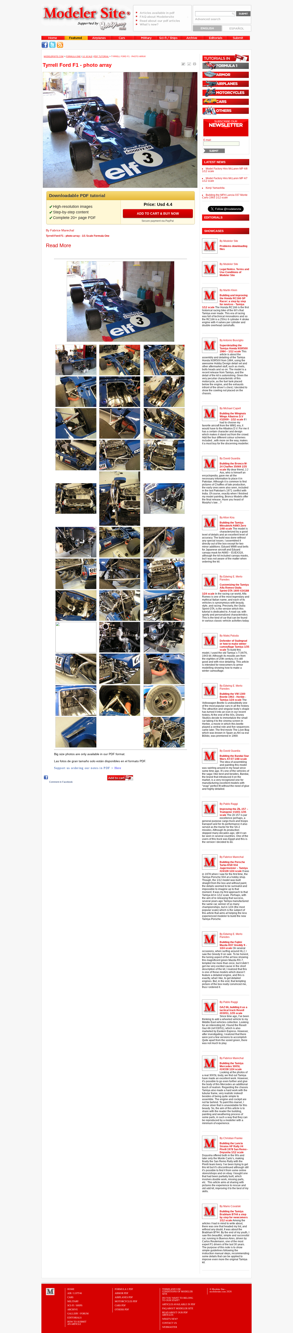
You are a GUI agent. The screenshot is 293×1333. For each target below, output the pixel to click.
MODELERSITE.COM (53, 56)
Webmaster (169, 1327)
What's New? (170, 1319)
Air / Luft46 (74, 1293)
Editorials (74, 1317)
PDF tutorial (101, 56)
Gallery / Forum (78, 1313)
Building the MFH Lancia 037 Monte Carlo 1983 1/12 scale (225, 196)
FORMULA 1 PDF (124, 1289)
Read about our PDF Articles (175, 1313)
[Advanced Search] (210, 20)
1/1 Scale (87, 56)
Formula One (73, 56)
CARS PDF (120, 1305)
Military (73, 1301)
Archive (72, 1309)
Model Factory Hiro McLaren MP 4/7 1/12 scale (225, 179)
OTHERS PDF (122, 1309)
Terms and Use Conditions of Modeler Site (177, 1291)
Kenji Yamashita (215, 187)
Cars (70, 1297)
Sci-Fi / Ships (74, 1305)
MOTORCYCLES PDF (126, 1301)
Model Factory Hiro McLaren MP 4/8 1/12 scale (225, 170)
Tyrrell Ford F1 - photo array (77, 65)
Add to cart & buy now (158, 213)
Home (70, 1289)
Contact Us (169, 1323)
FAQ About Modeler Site (177, 1308)
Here (118, 768)
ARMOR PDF (121, 1293)
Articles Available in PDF (178, 1304)
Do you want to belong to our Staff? (177, 1299)
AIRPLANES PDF (124, 1297)
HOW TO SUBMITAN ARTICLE (76, 1322)
